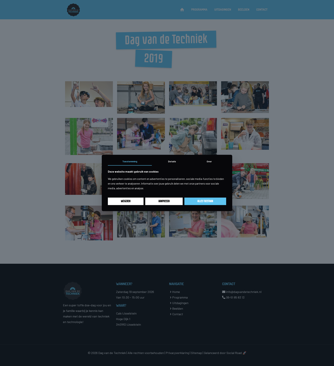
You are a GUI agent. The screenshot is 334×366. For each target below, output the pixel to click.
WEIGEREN (125, 201)
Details (172, 161)
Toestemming (129, 161)
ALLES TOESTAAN (205, 201)
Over (209, 161)
